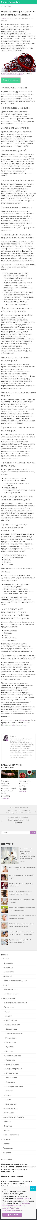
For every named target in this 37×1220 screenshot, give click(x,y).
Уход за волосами (11, 1135)
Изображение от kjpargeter (12, 73)
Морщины (10, 1060)
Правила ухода (11, 1108)
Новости (6, 1143)
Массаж (7, 1121)
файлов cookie (23, 1198)
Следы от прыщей (13, 1069)
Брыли (8, 1099)
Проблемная (11, 1020)
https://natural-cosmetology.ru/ (14, 1186)
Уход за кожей (9, 998)
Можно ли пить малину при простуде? (24, 783)
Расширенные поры (14, 1086)
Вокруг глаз (10, 1042)
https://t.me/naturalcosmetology (14, 725)
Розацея (9, 1095)
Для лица (8, 967)
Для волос (8, 963)
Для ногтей (9, 972)
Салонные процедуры (14, 1117)
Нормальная (11, 1029)
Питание (7, 1139)
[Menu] (35, 2)
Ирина (4, 18)
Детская (9, 1051)
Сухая (7, 1011)
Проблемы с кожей (12, 1055)
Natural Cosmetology (10, 2)
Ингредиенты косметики (15, 1002)
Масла (6, 985)
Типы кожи (9, 1007)
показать (15, 80)
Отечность (10, 1082)
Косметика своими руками (16, 980)
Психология (8, 1148)
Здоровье (6, 6)
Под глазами (11, 1077)
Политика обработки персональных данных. (16, 1205)
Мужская (9, 1047)
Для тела (8, 976)
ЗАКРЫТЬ (33, 1188)
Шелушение (10, 1104)
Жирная (9, 1016)
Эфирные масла (11, 994)
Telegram (23, 720)
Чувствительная (12, 1025)
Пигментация (11, 1073)
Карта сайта (6, 1159)
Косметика (9, 1113)
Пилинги (8, 1126)
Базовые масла (10, 989)
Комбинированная (13, 1033)
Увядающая (10, 1038)
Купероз (9, 1091)
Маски (6, 958)
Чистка (7, 1130)
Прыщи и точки (12, 1064)
